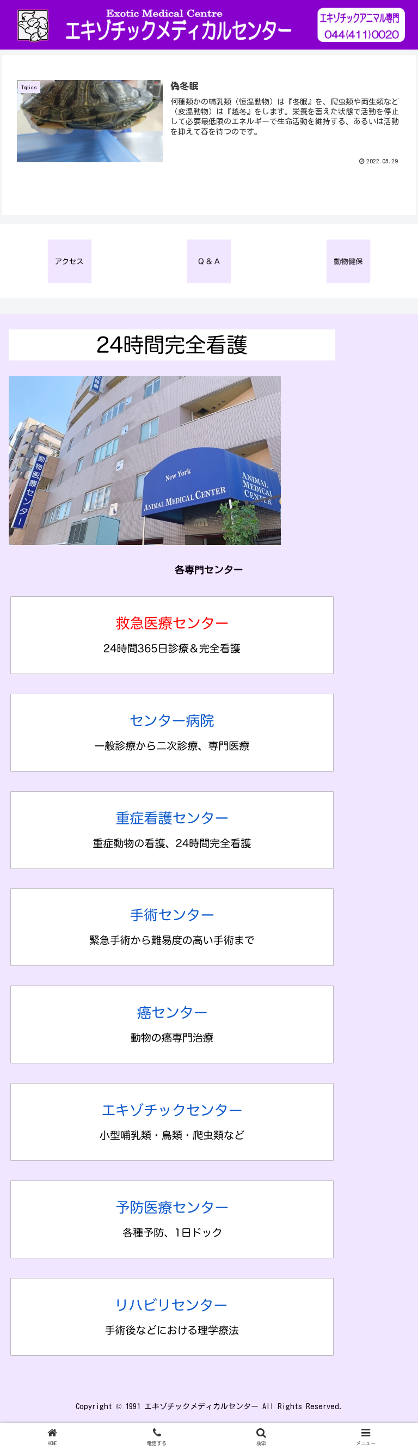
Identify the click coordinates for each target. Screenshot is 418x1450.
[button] (386, 1318)
